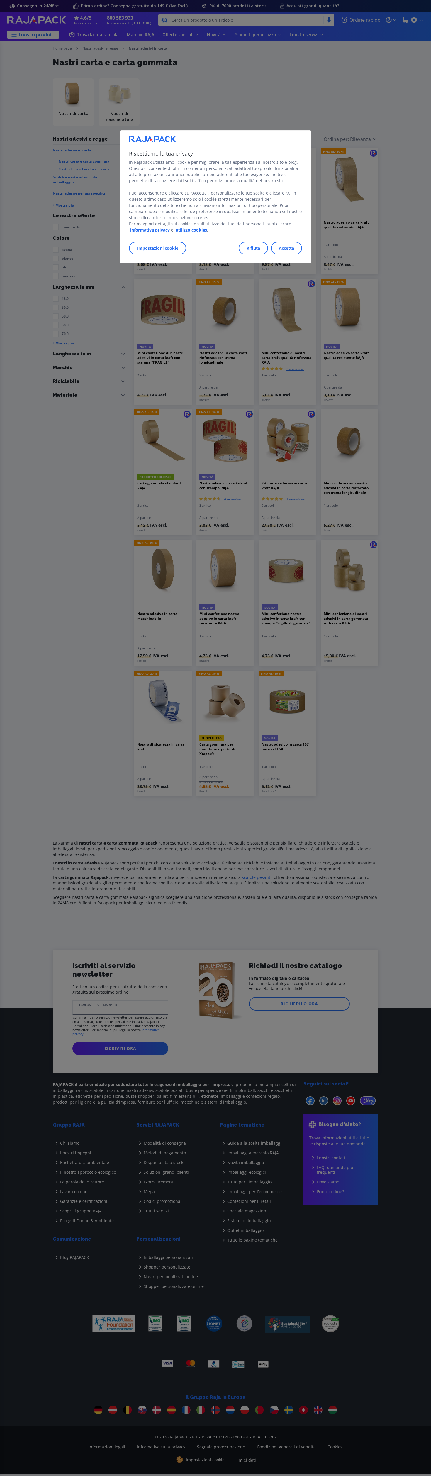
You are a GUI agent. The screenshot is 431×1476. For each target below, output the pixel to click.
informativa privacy (150, 230)
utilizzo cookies (191, 230)
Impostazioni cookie (157, 248)
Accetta (286, 248)
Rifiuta (253, 248)
